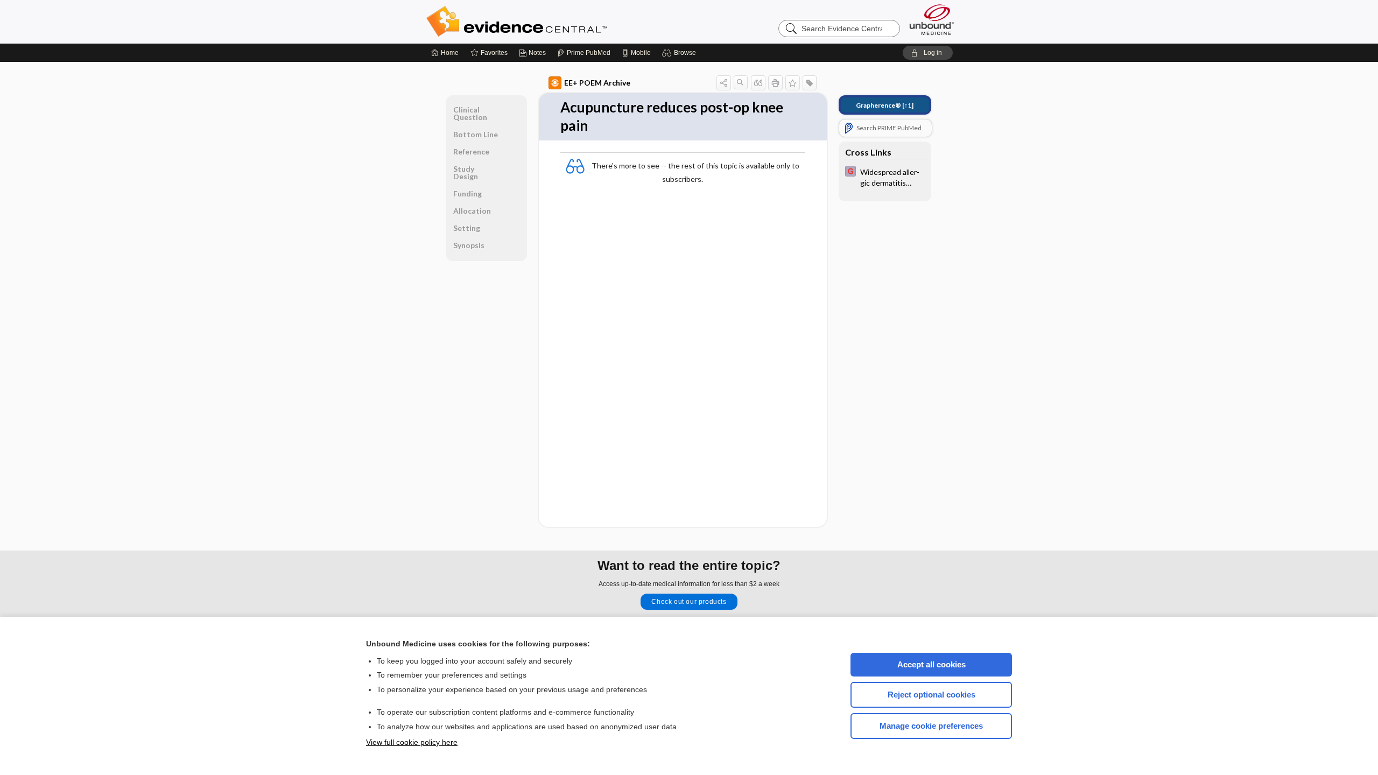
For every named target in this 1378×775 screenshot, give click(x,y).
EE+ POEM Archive (597, 82)
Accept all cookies (931, 664)
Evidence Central (559, 21)
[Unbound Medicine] (931, 20)
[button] (680, 53)
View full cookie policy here (412, 742)
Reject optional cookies (931, 694)
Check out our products (688, 601)
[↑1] (884, 105)
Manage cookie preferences (931, 725)
